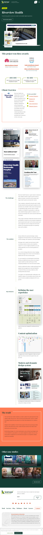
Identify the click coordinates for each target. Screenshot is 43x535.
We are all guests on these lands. (18, 514)
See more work (37, 481)
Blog (13, 508)
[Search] (39, 2)
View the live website (8, 20)
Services (8, 508)
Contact (37, 508)
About (25, 508)
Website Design (33, 106)
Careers (30, 508)
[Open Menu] (35, 2)
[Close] (41, 530)
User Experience (33, 103)
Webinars (19, 508)
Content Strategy (33, 96)
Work (3, 508)
